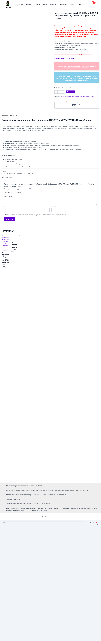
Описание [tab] (5, 115)
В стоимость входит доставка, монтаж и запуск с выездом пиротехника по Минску (77, 67)
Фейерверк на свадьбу (60, 98)
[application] (19, 5)
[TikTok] (97, 524)
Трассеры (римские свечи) (87, 96)
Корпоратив (36, 4)
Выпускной (73, 4)
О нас (17, 5)
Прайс (80, 4)
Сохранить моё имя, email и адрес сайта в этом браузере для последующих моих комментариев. (35, 215)
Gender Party (19, 4)
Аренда (45, 4)
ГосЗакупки (52, 4)
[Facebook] (90, 522)
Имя (5, 207)
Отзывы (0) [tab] (13, 115)
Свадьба (28, 4)
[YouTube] (96, 522)
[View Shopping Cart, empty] (94, 4)
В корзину (70, 92)
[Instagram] (93, 522)
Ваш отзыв (8, 196)
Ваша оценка (9, 192)
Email (53, 207)
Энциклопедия (63, 4)
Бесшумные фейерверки (67, 96)
